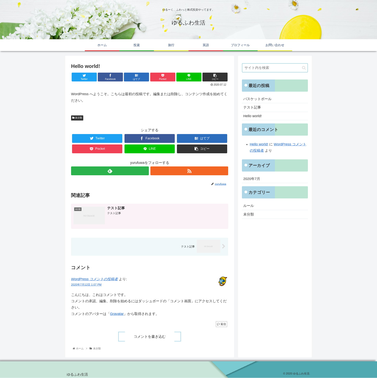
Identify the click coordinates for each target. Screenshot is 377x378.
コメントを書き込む (150, 337)
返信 (223, 324)
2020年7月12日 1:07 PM (86, 284)
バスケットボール (257, 99)
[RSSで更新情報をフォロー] (189, 170)
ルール (248, 206)
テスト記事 (252, 107)
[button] (303, 68)
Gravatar (117, 314)
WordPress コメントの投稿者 (94, 279)
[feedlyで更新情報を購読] (110, 170)
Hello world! (252, 116)
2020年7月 (251, 179)
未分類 (78, 117)
